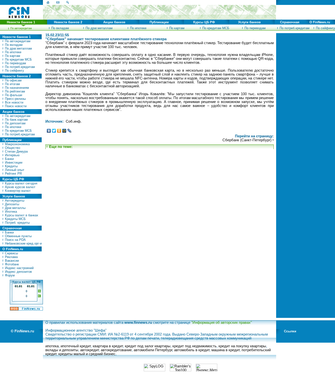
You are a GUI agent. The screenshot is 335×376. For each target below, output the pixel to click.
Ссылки (290, 331)
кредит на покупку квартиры (242, 346)
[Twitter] (54, 131)
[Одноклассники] (59, 131)
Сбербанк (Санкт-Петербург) (246, 140)
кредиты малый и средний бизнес (87, 354)
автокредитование (116, 350)
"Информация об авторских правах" (221, 322)
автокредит (89, 350)
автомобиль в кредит (191, 350)
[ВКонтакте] (49, 131)
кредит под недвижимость (194, 346)
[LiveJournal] (69, 131)
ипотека (52, 346)
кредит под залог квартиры (147, 346)
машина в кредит (225, 350)
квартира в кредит (108, 346)
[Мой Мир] (64, 131)
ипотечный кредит (76, 346)
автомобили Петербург (153, 350)
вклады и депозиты (61, 350)
